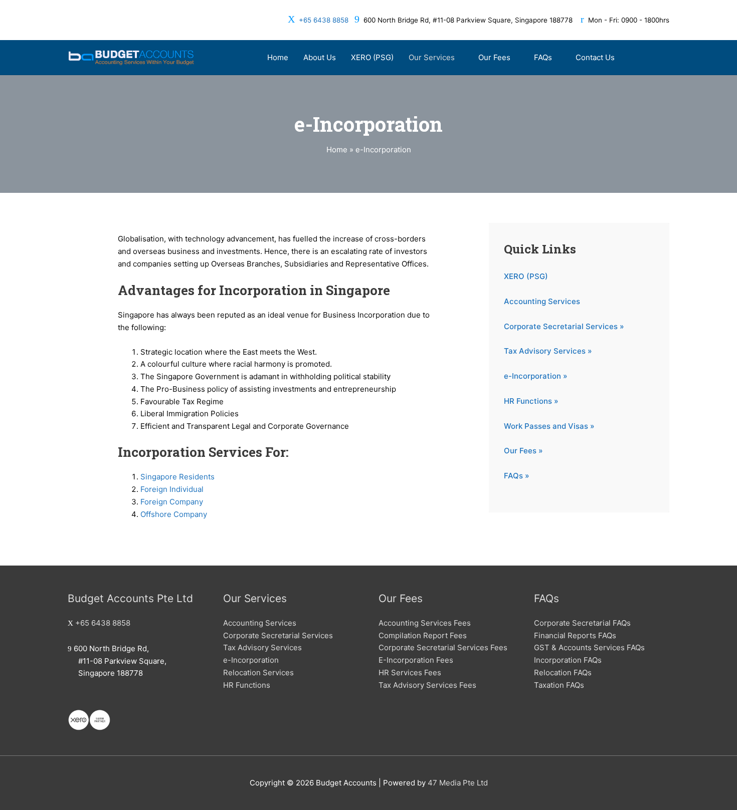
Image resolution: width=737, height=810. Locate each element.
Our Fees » (523, 450)
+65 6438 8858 (323, 20)
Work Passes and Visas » (549, 426)
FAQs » (516, 475)
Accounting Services (542, 301)
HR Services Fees (410, 672)
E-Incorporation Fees (416, 660)
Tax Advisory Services (262, 647)
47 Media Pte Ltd (458, 782)
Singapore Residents (177, 476)
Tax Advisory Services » (548, 351)
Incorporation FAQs (568, 660)
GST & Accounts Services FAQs (589, 647)
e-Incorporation (251, 660)
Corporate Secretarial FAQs (582, 623)
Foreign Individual (172, 489)
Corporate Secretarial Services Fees (443, 647)
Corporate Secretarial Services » (564, 326)
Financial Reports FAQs (575, 635)
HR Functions (246, 685)
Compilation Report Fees (423, 635)
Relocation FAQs (563, 672)
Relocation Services (258, 672)
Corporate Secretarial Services (278, 635)
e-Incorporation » (536, 376)
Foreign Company (171, 501)
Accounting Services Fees (425, 623)
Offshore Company (173, 514)
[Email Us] (71, 698)
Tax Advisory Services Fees (427, 685)
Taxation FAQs (559, 685)
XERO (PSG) (526, 276)
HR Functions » (531, 401)
